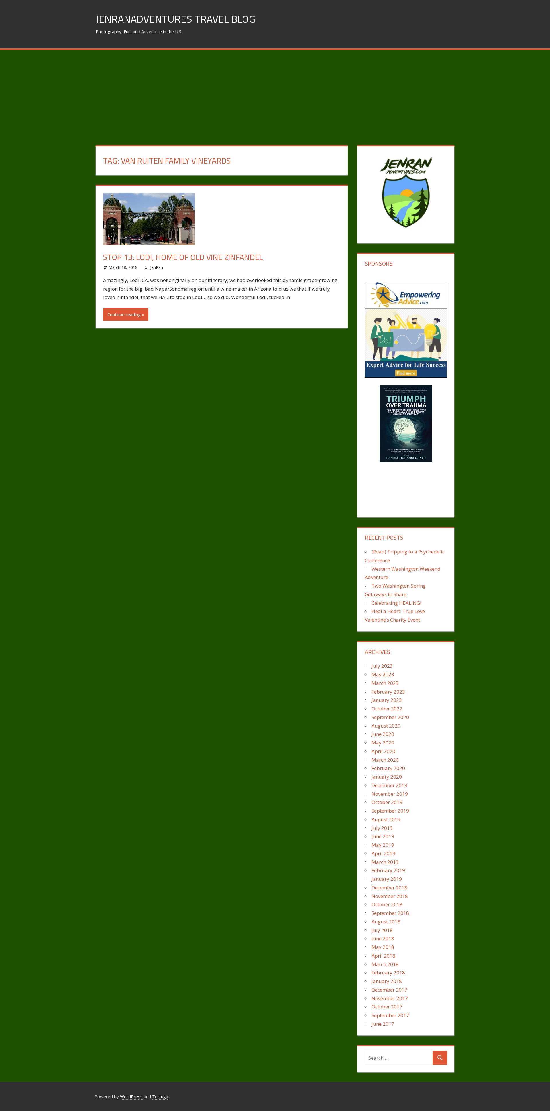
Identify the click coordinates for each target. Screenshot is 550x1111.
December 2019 (389, 785)
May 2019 (383, 845)
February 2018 (388, 972)
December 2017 (389, 989)
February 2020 (388, 768)
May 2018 (383, 947)
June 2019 (383, 836)
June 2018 (383, 938)
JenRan (156, 267)
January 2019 (387, 879)
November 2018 (390, 896)
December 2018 (389, 887)
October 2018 (387, 904)
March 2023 (385, 683)
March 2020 (385, 760)
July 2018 (382, 930)
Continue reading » (125, 314)
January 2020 (387, 776)
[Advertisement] (275, 93)
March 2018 (385, 964)
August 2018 (386, 921)
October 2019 (387, 802)
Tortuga (160, 1096)
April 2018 (383, 955)
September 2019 (390, 810)
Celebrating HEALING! (396, 603)
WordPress (131, 1096)
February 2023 (388, 691)
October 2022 (387, 708)
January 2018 (387, 981)
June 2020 (383, 734)
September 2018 (390, 913)
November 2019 (390, 794)
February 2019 (388, 870)
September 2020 (390, 717)
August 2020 (386, 725)
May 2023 (383, 674)
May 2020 (383, 742)
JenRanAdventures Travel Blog (175, 19)
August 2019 (386, 819)
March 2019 (385, 862)
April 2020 (383, 751)
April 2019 (383, 853)
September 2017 (390, 1015)
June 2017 (383, 1024)
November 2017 (390, 998)
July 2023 (382, 666)
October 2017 (387, 1006)
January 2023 (387, 700)
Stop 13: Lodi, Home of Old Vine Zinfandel (183, 257)
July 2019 (382, 828)
